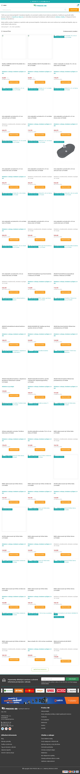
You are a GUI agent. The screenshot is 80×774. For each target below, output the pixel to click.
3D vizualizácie (45, 719)
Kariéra (43, 725)
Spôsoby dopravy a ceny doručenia (50, 744)
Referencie (44, 722)
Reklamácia (44, 752)
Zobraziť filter (7, 31)
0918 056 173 (35, 1)
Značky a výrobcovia (6, 744)
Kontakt (43, 728)
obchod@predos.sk (45, 1)
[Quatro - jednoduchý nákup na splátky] (40, 700)
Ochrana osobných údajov (48, 750)
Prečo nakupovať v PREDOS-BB (49, 741)
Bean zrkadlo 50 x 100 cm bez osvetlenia (40, 641)
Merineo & (51, 768)
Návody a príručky (6, 741)
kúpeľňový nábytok (17, 17)
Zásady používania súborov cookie (50, 758)
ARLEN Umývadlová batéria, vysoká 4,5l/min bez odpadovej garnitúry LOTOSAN (38, 380)
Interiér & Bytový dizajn (7, 752)
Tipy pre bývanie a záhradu (8, 747)
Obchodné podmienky (47, 747)
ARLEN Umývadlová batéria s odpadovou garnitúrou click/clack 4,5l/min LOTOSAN (14, 380)
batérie (3, 19)
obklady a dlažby (60, 17)
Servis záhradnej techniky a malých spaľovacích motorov (56, 714)
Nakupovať (73, 10)
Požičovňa (44, 717)
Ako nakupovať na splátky (48, 755)
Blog (2, 738)
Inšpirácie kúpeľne (6, 750)
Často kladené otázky (47, 738)
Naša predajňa (45, 711)
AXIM (56, 768)
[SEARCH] (65, 10)
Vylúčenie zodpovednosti (48, 761)
